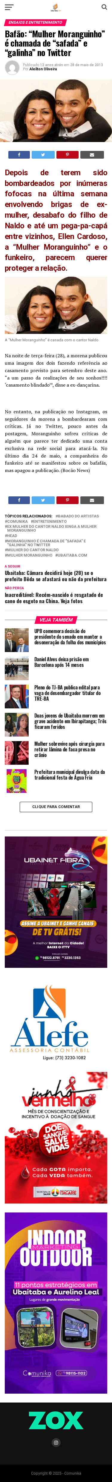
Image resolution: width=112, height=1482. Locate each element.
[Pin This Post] (67, 155)
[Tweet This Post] (43, 155)
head (12, 536)
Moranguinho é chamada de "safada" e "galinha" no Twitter (46, 543)
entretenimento (50, 522)
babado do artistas (78, 516)
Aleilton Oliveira (43, 69)
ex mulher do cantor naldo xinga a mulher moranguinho (51, 529)
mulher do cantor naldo (33, 550)
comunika (17, 522)
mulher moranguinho (29, 555)
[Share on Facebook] (19, 155)
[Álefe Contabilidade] (49, 1060)
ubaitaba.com (72, 555)
